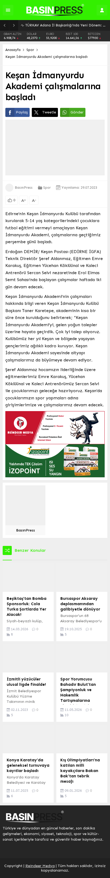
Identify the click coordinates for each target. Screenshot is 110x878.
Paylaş (22, 112)
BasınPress (24, 188)
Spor (30, 50)
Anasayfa (13, 50)
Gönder (77, 112)
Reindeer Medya (40, 866)
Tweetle (49, 112)
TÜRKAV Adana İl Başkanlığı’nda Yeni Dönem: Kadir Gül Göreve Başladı (66, 25)
